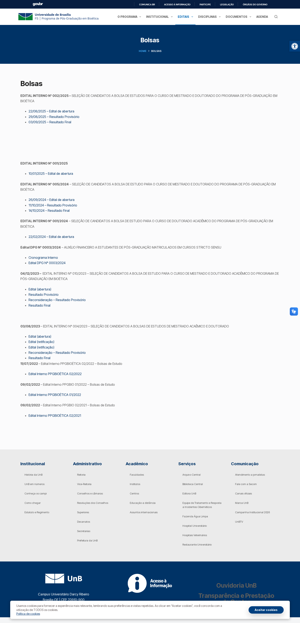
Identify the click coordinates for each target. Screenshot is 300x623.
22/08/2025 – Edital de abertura (51, 111)
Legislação (227, 4)
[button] (294, 46)
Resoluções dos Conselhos (92, 502)
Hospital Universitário (194, 525)
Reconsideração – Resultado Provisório (57, 300)
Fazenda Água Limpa (195, 516)
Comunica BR (147, 4)
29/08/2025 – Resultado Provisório (54, 117)
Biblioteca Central (192, 484)
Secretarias (83, 531)
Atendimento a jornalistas (250, 474)
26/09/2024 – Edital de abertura (51, 200)
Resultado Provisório (44, 294)
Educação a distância (143, 502)
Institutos (135, 484)
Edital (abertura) (40, 289)
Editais (183, 16)
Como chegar (32, 502)
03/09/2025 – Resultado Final (50, 122)
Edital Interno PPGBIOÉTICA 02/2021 (55, 415)
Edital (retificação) (41, 342)
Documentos (236, 16)
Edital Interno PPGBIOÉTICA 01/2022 (55, 395)
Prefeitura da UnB (87, 540)
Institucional (157, 16)
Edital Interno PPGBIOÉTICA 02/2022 (55, 374)
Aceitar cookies (266, 610)
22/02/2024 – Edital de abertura (51, 237)
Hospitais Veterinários (194, 535)
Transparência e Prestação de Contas (236, 598)
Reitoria (81, 474)
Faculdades (137, 474)
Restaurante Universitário (197, 544)
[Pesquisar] (276, 16)
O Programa (127, 16)
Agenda (262, 16)
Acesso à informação (177, 4)
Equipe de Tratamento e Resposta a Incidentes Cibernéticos (201, 505)
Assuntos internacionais (144, 512)
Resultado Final (39, 305)
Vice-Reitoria (84, 484)
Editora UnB (189, 493)
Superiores (83, 512)
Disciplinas (207, 16)
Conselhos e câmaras (90, 493)
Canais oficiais (243, 493)
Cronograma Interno (43, 257)
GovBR (38, 4)
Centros (134, 493)
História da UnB (33, 474)
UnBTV (239, 521)
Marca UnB (241, 502)
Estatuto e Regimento (36, 512)
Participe (205, 4)
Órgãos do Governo (255, 4)
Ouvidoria (236, 585)
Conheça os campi (35, 493)
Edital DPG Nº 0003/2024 (47, 263)
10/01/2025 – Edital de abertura (51, 173)
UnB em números (34, 484)
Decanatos (83, 521)
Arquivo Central (191, 474)
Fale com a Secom (246, 484)
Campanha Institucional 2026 (252, 512)
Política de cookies (28, 613)
